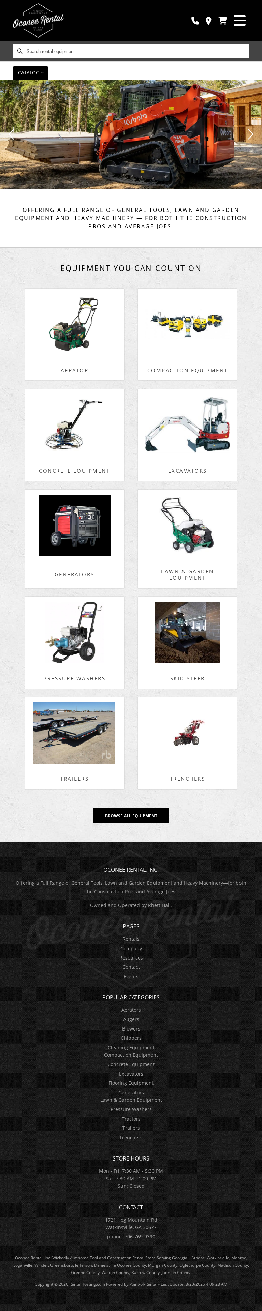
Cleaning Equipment (131, 1047)
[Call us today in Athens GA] (195, 21)
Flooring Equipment (131, 1083)
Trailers (131, 1128)
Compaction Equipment (131, 1055)
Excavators (131, 1073)
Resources (131, 957)
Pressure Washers (131, 1109)
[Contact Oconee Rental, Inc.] (209, 21)
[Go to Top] (252, 1301)
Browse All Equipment (131, 816)
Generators (131, 1092)
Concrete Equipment (131, 1064)
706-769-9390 (140, 1236)
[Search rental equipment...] (20, 51)
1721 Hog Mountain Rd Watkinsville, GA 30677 (131, 1223)
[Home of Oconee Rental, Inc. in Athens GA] (38, 20)
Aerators (131, 1010)
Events (131, 976)
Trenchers (131, 1137)
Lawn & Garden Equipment (131, 1100)
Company (131, 948)
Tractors (131, 1118)
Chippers (131, 1038)
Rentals (131, 939)
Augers (131, 1019)
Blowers (131, 1028)
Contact (131, 967)
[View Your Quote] (222, 21)
